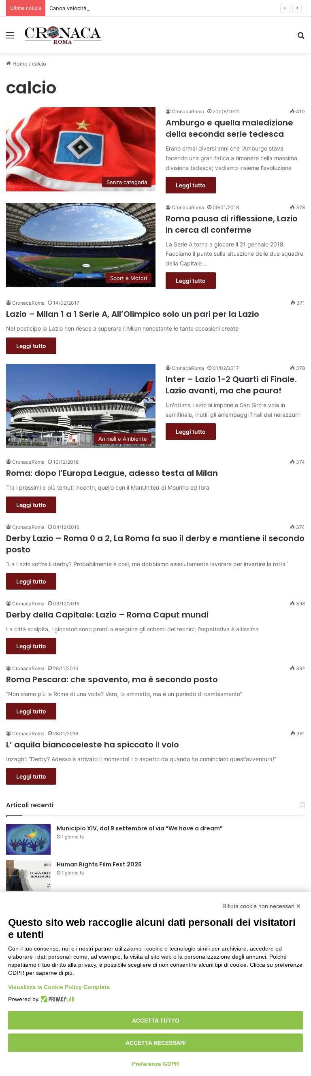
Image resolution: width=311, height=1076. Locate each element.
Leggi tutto (191, 185)
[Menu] (10, 38)
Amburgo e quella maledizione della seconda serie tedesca (229, 128)
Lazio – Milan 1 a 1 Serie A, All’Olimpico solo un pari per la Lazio (132, 314)
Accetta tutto (155, 1020)
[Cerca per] (301, 38)
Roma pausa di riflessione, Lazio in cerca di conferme (232, 224)
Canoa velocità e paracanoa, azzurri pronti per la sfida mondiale (129, 8)
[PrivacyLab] (56, 999)
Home (19, 63)
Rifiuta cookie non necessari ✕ (261, 906)
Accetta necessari (156, 1043)
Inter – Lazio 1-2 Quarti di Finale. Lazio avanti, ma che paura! (231, 385)
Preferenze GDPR (155, 1064)
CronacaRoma (188, 111)
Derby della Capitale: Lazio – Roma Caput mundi (107, 614)
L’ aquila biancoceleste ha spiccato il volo (92, 744)
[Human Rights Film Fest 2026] (28, 875)
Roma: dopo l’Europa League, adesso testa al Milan (112, 473)
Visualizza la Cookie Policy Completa (59, 987)
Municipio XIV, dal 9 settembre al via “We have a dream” (140, 828)
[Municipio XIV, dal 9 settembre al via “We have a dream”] (28, 839)
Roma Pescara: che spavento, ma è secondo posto (112, 679)
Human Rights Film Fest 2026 (99, 864)
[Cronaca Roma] (63, 35)
